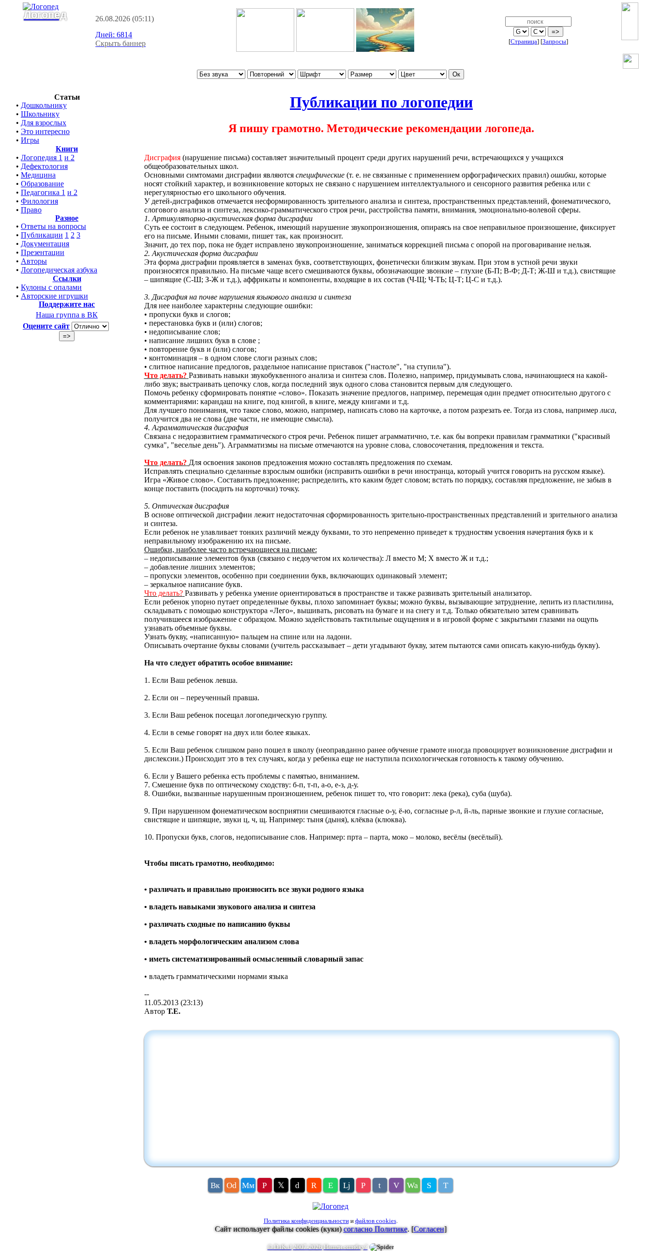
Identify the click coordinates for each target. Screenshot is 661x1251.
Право (31, 210)
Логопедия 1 (41, 157)
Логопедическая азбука (59, 270)
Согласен (429, 1229)
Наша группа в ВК (67, 315)
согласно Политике (375, 1229)
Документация (45, 244)
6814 (113, 34)
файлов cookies (375, 1220)
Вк (215, 1185)
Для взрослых (43, 123)
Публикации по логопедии (381, 102)
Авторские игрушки (54, 296)
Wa (412, 1185)
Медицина (38, 175)
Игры (30, 140)
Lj (346, 1185)
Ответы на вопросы (53, 226)
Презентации (42, 252)
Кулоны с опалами (51, 287)
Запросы (554, 41)
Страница (524, 41)
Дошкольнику (44, 105)
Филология (39, 201)
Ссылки (67, 278)
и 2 (69, 157)
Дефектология (44, 166)
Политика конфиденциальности (306, 1220)
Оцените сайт (46, 326)
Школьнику (40, 114)
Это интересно (45, 131)
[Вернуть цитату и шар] (631, 62)
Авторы (34, 261)
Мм (248, 1185)
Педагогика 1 (43, 192)
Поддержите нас (67, 304)
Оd (231, 1185)
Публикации (42, 235)
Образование (42, 184)
